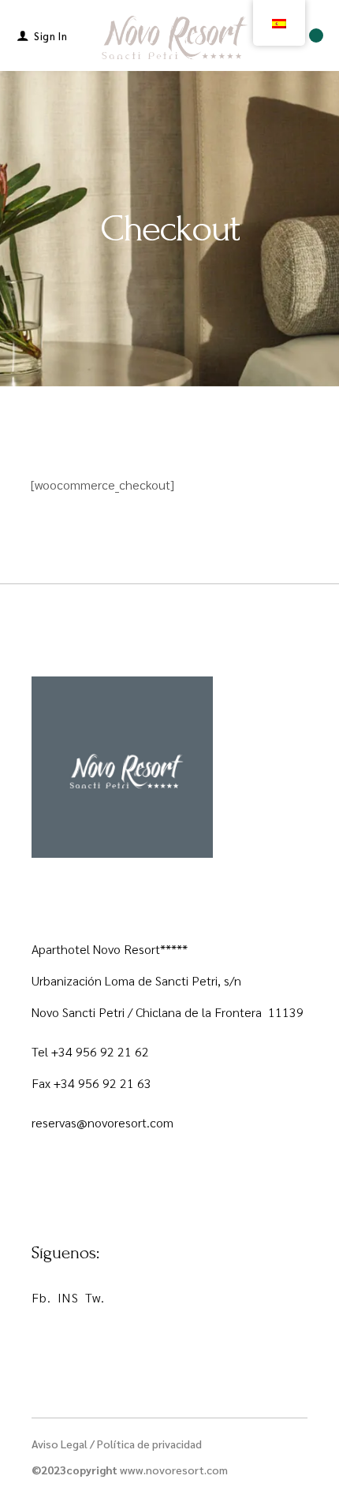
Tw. (95, 1297)
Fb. (41, 1297)
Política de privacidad (149, 1444)
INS (68, 1297)
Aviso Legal (60, 1444)
